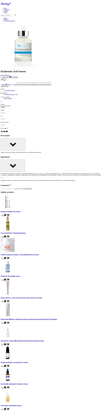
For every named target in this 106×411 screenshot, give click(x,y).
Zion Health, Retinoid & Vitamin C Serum (14, 384)
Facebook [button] (9, 84)
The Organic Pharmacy (9, 21)
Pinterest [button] (4, 84)
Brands (5, 12)
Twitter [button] (14, 84)
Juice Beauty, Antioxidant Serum (11, 405)
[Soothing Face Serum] (8, 208)
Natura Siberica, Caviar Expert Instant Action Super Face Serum (21, 298)
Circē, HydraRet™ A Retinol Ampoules (13, 233)
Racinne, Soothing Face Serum (10, 211)
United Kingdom (8, 98)
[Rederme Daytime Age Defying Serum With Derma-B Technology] (8, 316)
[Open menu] (1, 1)
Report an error (4, 86)
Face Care (3, 75)
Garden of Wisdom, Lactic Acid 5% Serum (14, 362)
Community (7, 9)
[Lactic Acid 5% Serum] (8, 359)
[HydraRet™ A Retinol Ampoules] (8, 230)
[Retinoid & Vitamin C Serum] (8, 381)
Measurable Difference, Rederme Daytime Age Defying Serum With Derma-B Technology (29, 319)
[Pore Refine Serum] (8, 273)
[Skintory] (6, 5)
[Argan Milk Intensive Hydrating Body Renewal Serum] (8, 337)
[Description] (13, 144)
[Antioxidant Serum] (8, 402)
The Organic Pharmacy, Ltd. (11, 94)
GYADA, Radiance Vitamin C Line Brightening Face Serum (20, 254)
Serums (7, 75)
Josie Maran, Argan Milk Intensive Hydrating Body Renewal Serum (22, 341)
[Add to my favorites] (8, 215)
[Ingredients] (13, 166)
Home (5, 8)
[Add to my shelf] (5, 215)
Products (6, 11)
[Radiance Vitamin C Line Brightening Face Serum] (8, 251)
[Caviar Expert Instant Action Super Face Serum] (8, 294)
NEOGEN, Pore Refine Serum (10, 276)
